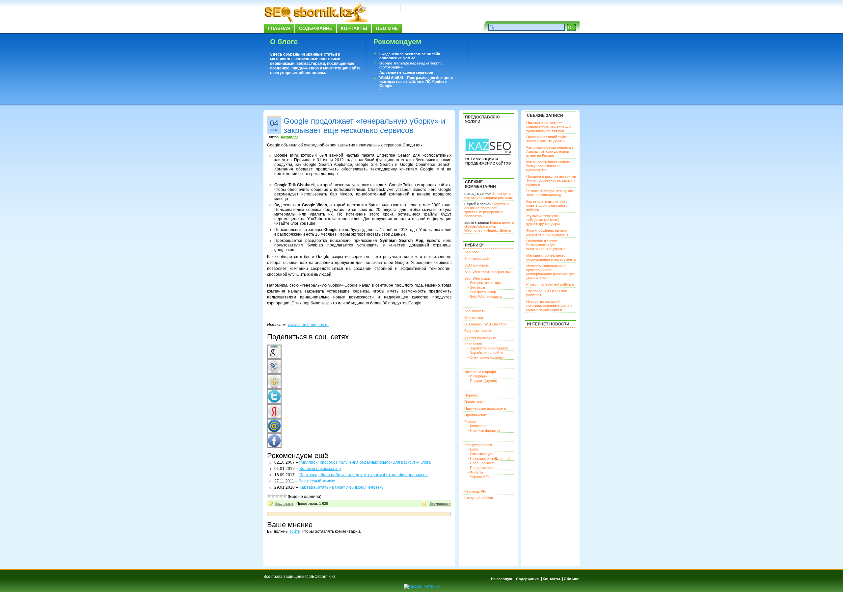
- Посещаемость (482, 463)
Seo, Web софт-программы (487, 272)
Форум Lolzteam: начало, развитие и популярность (547, 232)
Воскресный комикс (317, 481)
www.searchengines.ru (308, 324)
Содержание (315, 28)
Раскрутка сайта (478, 445)
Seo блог (471, 252)
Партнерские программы (485, 408)
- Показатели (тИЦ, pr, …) (489, 458)
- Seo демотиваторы (485, 283)
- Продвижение (480, 468)
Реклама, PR (475, 491)
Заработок (473, 344)
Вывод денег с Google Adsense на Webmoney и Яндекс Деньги (489, 226)
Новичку (471, 395)
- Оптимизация (480, 454)
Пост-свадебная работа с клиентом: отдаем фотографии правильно (363, 475)
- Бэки (473, 449)
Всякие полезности (480, 337)
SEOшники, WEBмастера (485, 324)
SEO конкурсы (476, 265)
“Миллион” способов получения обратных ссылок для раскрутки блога (365, 462)
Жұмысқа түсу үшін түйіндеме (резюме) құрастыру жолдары (543, 220)
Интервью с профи (480, 372)
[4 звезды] (281, 496)
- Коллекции (477, 426)
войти (294, 531)
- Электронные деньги (486, 357)
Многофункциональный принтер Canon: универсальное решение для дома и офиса (550, 272)
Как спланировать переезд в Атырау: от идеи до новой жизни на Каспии (550, 151)
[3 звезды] (277, 496)
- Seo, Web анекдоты (485, 296)
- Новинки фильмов (484, 430)
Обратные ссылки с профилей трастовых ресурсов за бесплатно (486, 210)
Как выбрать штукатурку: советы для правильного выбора (547, 205)
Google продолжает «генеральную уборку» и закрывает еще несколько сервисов (364, 125)
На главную (501, 579)
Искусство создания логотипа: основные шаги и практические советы (549, 305)
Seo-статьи (473, 318)
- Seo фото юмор (482, 292)
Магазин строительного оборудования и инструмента (551, 257)
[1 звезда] (269, 496)
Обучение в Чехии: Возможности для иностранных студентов (546, 245)
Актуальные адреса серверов (406, 72)
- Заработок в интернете (488, 348)
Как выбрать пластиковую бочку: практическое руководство (548, 166)
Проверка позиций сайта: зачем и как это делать (547, 139)
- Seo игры (476, 287)
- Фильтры (476, 472)
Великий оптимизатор (320, 468)
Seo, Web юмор (477, 278)
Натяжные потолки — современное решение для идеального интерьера (548, 126)
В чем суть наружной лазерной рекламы (488, 195)
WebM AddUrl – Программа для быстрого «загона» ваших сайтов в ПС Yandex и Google (416, 82)
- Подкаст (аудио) (482, 381)
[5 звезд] (285, 496)
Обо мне (387, 28)
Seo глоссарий (476, 259)
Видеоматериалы (478, 331)
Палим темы (474, 402)
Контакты (354, 28)
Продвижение (475, 415)
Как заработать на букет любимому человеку (341, 487)
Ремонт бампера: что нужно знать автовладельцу (549, 193)
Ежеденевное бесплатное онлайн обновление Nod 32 (409, 56)
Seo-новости (439, 503)
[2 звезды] (273, 496)
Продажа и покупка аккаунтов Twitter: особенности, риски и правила (551, 180)
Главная (279, 28)
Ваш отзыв (284, 503)
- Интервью (477, 376)
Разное (470, 422)
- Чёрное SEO (479, 477)
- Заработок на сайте (485, 353)
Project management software (550, 284)
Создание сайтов (478, 498)
